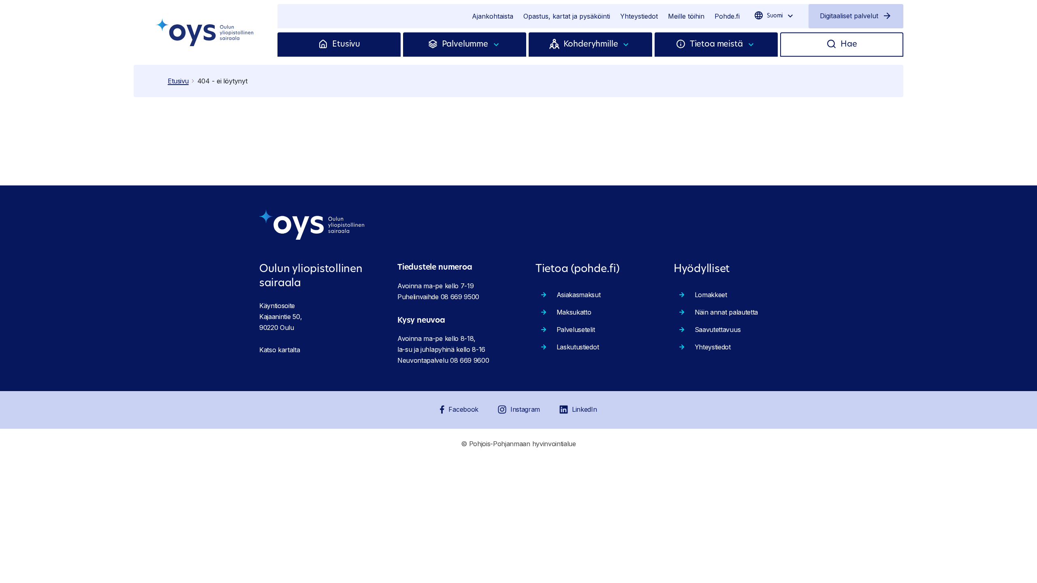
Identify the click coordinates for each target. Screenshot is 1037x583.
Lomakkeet (711, 295)
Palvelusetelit (576, 330)
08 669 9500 (460, 297)
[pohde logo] (205, 32)
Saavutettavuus (718, 330)
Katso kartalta (279, 350)
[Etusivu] (325, 44)
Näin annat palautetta (726, 312)
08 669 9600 (469, 360)
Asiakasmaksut (579, 295)
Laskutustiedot (578, 347)
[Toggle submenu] (496, 44)
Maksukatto (574, 312)
